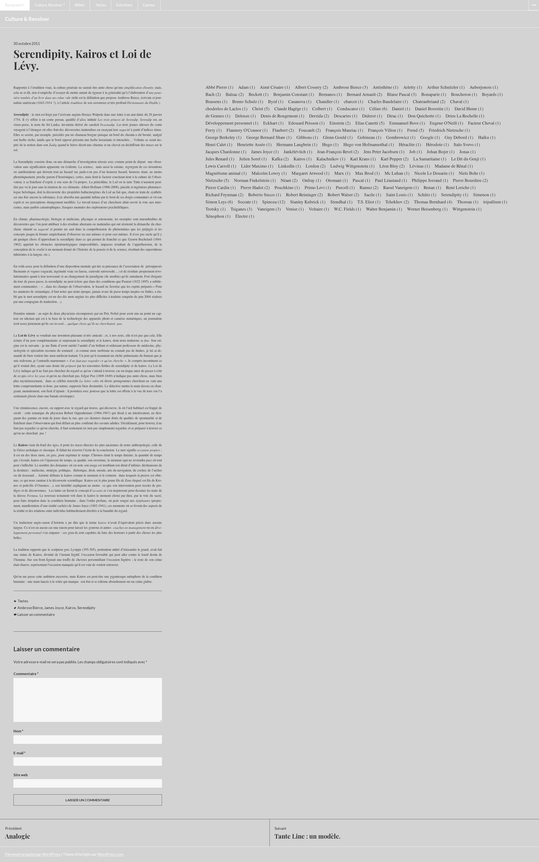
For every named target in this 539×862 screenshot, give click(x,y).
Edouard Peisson (306, 123)
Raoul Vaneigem (401, 187)
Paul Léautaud (391, 180)
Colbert (322, 108)
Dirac (395, 116)
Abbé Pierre (219, 87)
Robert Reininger (304, 194)
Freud (415, 130)
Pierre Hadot (255, 187)
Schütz (427, 194)
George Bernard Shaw (269, 137)
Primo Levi (318, 187)
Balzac (235, 94)
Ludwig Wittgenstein (352, 166)
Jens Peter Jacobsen (384, 151)
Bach (213, 94)
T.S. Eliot (368, 202)
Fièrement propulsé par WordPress (32, 854)
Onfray (311, 180)
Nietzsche (217, 180)
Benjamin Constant (293, 94)
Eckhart (273, 123)
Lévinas (420, 166)
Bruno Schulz (247, 101)
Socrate (247, 202)
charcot (353, 101)
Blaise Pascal (401, 94)
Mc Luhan (397, 173)
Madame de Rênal (454, 166)
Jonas (467, 151)
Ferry (213, 130)
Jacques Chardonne (225, 151)
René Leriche (461, 187)
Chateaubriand (429, 101)
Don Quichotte (424, 116)
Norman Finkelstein (255, 180)
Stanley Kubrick (308, 202)
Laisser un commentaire (36, 614)
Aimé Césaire (275, 87)
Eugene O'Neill (446, 123)
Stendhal (341, 202)
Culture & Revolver (27, 19)
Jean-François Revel (338, 151)
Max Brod (367, 173)
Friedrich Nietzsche (449, 130)
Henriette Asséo (254, 144)
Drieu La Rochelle (465, 116)
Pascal (361, 180)
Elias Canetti (369, 123)
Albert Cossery (311, 87)
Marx (342, 173)
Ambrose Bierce (30, 608)
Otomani (337, 180)
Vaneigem (269, 209)
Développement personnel (231, 123)
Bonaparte (433, 94)
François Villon (385, 130)
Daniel (401, 108)
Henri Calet (218, 144)
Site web (20, 775)
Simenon (484, 194)
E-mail (19, 753)
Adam (246, 87)
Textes (100, 5)
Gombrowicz (400, 137)
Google (430, 137)
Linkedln (289, 166)
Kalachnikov (330, 159)
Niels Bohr (471, 173)
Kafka (280, 159)
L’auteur (149, 5)
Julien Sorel (253, 159)
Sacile (372, 194)
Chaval (459, 101)
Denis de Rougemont (282, 116)
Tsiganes (241, 209)
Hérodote (437, 144)
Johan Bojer (441, 151)
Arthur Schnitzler (446, 87)
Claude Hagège (290, 108)
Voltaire (319, 209)
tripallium (495, 202)
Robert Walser (343, 194)
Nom (18, 731)
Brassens (216, 101)
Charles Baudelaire (388, 101)
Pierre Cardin (220, 187)
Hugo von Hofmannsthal (368, 144)
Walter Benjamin (384, 209)
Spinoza (273, 202)
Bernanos (330, 94)
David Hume (469, 108)
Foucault (310, 130)
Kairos (70, 608)
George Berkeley (223, 137)
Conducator (350, 108)
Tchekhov (397, 202)
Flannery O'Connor (247, 130)
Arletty (412, 87)
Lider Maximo (257, 166)
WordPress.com (110, 854)
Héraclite (410, 144)
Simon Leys (219, 202)
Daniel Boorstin (432, 108)
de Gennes (217, 116)
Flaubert (283, 130)
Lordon (316, 166)
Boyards (492, 94)
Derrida (319, 116)
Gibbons (307, 137)
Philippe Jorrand (430, 180)
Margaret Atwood (311, 173)
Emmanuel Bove (407, 123)
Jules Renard (219, 159)
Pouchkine (287, 187)
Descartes (345, 116)
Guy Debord (459, 137)
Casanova (299, 101)
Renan (432, 187)
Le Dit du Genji (468, 159)
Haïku (486, 137)
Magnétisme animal (226, 173)
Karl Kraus (363, 159)
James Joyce (54, 608)
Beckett (258, 94)
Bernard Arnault (364, 94)
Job (415, 151)
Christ (261, 108)
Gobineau (369, 137)
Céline (378, 108)
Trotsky (215, 209)
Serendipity (86, 608)
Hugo (330, 144)
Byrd (275, 101)
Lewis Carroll (220, 166)
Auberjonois (484, 87)
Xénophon (218, 216)
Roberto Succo (264, 194)
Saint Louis (399, 194)
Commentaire (26, 673)
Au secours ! (14, 5)
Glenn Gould (338, 137)
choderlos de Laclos (226, 108)
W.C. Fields (347, 209)
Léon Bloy (392, 166)
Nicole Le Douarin (434, 173)
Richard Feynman (224, 194)
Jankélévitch (298, 151)
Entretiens (124, 5)
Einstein (340, 123)
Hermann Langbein (296, 144)
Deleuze (245, 116)
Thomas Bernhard (433, 202)
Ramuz (369, 187)
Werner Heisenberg (427, 209)
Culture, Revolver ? (50, 5)
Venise (295, 209)
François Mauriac (344, 130)
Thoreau (467, 202)
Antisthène (385, 87)
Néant (289, 180)
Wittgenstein (467, 209)
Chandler (327, 101)
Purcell (345, 187)
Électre (244, 216)
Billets (80, 5)
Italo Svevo (467, 144)
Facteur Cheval (484, 123)
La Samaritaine (429, 159)
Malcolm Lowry (269, 173)
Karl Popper (394, 159)
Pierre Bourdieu (470, 180)
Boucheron (464, 94)
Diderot (372, 116)
